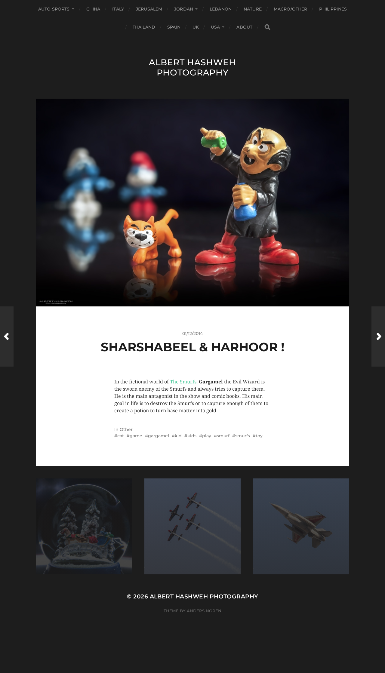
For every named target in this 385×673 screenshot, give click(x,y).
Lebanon (221, 9)
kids (191, 435)
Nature (253, 9)
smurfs (242, 435)
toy (259, 435)
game (136, 435)
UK (195, 27)
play (206, 435)
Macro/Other (290, 9)
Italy (118, 9)
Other (126, 429)
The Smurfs (183, 382)
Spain (173, 27)
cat (120, 435)
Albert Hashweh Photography (192, 67)
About (244, 27)
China (93, 9)
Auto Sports (54, 9)
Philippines (333, 9)
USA (215, 27)
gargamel (158, 435)
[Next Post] (378, 336)
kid (178, 435)
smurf (223, 435)
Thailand (144, 27)
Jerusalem (149, 9)
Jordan (183, 9)
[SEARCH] (267, 27)
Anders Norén (204, 610)
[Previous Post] (7, 336)
